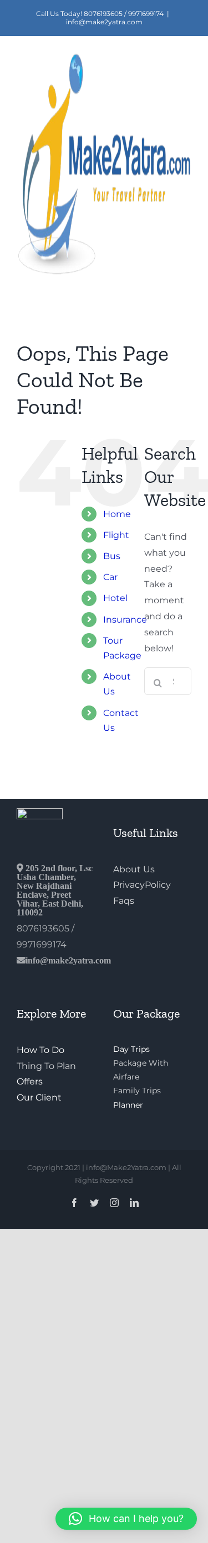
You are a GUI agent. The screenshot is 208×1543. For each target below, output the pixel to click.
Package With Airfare (140, 1070)
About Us (134, 869)
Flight (116, 535)
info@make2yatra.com (104, 22)
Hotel (115, 598)
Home (117, 514)
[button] (126, 1519)
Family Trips (137, 1091)
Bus (111, 556)
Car (110, 577)
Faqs (123, 901)
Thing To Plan (46, 1066)
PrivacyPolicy (142, 885)
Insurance (125, 619)
